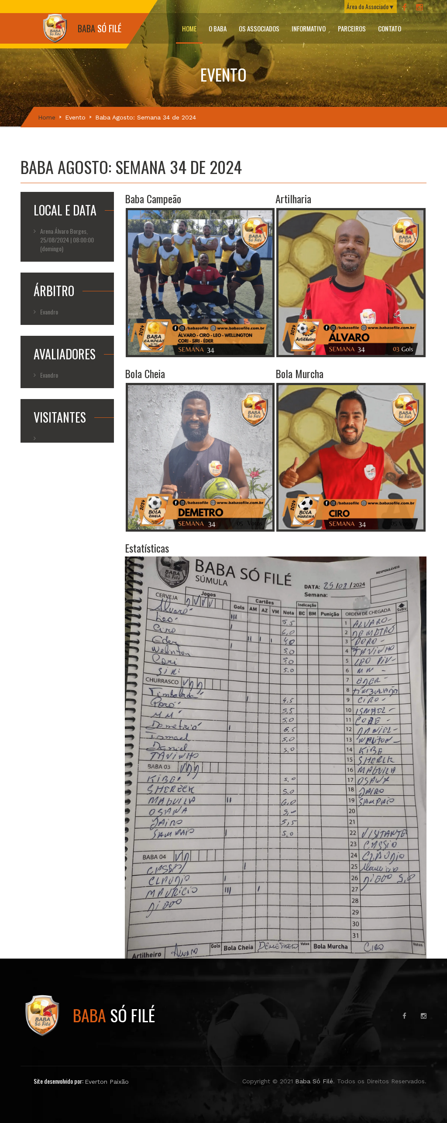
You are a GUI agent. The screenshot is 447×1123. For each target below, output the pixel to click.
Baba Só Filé (314, 1081)
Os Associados (259, 28)
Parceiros (352, 28)
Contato (389, 28)
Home (189, 28)
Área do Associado (368, 6)
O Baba (218, 28)
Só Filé (114, 1015)
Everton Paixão (107, 1081)
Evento (75, 117)
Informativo (309, 28)
